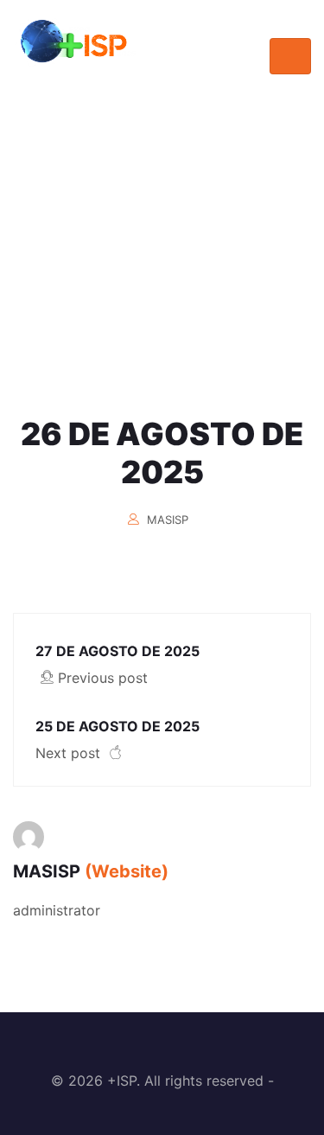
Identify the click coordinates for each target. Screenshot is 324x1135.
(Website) (126, 871)
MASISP (167, 519)
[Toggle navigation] (290, 56)
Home (115, 305)
